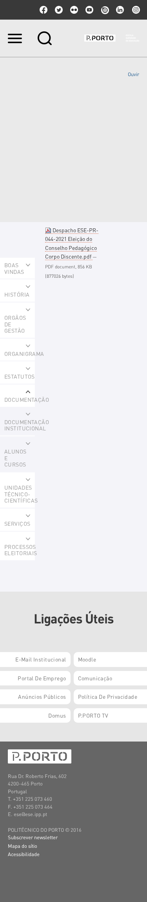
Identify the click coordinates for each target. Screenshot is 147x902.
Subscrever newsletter (33, 837)
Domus (57, 715)
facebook (43, 10)
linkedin (120, 10)
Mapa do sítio (22, 845)
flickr (74, 10)
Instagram (135, 10)
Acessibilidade (24, 854)
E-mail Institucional (40, 659)
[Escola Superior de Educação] (111, 38)
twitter (59, 10)
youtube (89, 10)
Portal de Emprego (42, 678)
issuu (105, 10)
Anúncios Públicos (42, 696)
